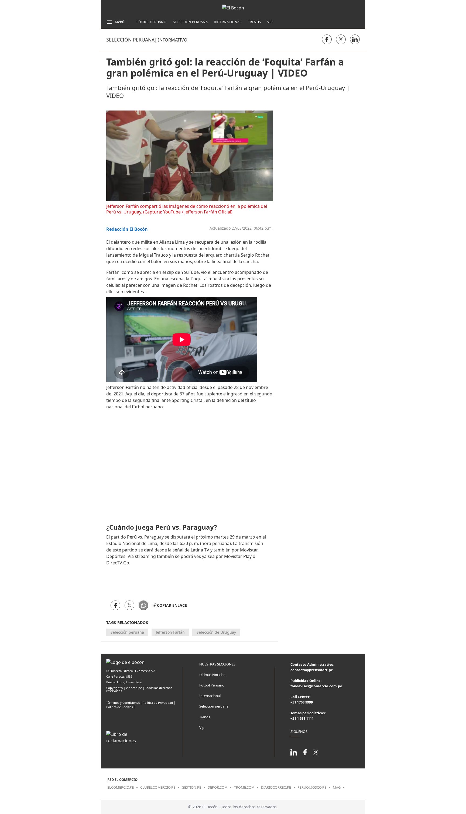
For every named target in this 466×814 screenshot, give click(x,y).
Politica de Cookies (119, 707)
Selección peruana (130, 39)
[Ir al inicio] (233, 8)
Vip (270, 21)
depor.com (218, 787)
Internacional (227, 21)
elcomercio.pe (120, 787)
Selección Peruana (190, 21)
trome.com (244, 787)
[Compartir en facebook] (327, 39)
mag (337, 787)
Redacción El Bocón (127, 229)
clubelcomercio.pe (157, 787)
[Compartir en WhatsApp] (143, 605)
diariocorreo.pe (276, 787)
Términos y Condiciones (123, 703)
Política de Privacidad (158, 703)
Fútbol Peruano (151, 21)
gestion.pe (191, 787)
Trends (254, 21)
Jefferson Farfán (170, 632)
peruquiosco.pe (311, 787)
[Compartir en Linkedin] (355, 39)
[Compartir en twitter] (341, 39)
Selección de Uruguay (216, 632)
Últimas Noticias (212, 674)
